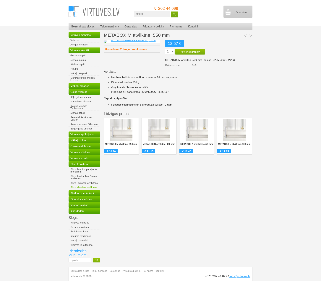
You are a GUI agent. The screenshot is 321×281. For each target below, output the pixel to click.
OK (96, 260)
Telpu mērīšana (109, 26)
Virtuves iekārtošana (81, 245)
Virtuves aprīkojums (82, 134)
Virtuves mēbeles (80, 34)
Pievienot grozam (190, 51)
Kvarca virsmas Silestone (84, 124)
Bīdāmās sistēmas (81, 199)
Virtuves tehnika (79, 158)
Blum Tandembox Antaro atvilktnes (83, 177)
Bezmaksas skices (83, 26)
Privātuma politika (153, 26)
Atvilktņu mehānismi (82, 193)
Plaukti (74, 69)
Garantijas (130, 26)
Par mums (176, 26)
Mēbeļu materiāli (79, 240)
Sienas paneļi (77, 112)
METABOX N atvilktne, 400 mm (159, 144)
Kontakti (193, 26)
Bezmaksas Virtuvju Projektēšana (126, 48)
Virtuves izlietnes (80, 152)
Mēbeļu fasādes (79, 85)
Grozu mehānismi (80, 146)
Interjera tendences (80, 236)
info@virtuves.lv (239, 276)
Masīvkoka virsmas (81, 101)
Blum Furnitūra (79, 163)
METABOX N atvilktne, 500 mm (234, 144)
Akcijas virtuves (79, 44)
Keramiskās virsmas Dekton (81, 118)
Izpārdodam (77, 210)
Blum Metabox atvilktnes (83, 187)
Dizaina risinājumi (79, 227)
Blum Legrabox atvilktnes (84, 183)
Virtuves (74, 40)
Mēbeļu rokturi (78, 140)
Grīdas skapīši (78, 55)
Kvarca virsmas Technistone (78, 107)
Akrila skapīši (77, 64)
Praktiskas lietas (79, 231)
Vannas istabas (79, 204)
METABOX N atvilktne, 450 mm (196, 144)
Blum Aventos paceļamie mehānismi (83, 170)
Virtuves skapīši (79, 50)
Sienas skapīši (78, 60)
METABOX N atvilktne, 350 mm (121, 144)
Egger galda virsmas (81, 128)
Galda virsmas (78, 91)
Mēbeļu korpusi (78, 73)
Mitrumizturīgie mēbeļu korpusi (82, 79)
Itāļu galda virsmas (80, 97)
